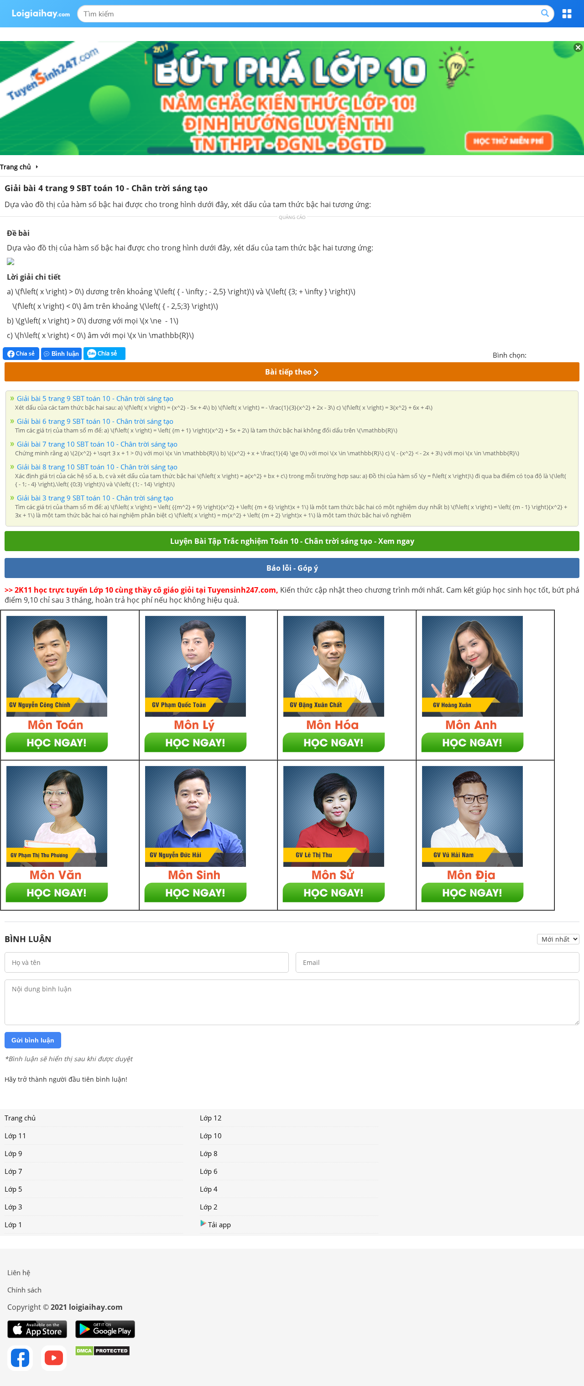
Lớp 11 (15, 1135)
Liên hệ (18, 1272)
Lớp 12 (211, 1117)
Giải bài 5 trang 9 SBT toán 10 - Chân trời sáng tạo (95, 398)
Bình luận (65, 353)
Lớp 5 (13, 1188)
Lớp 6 (209, 1171)
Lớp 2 (209, 1206)
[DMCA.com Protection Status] (102, 1358)
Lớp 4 (209, 1188)
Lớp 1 (13, 1224)
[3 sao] (555, 354)
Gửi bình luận (32, 1040)
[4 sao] (566, 354)
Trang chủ (20, 1117)
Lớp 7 (13, 1171)
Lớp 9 (13, 1153)
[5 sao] (577, 354)
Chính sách (24, 1289)
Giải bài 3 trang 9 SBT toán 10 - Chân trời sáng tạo (95, 497)
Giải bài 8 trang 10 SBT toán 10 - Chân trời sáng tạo (97, 466)
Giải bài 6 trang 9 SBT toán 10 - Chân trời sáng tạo (95, 421)
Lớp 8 (209, 1153)
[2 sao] (544, 354)
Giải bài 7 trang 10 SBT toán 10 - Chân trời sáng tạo (97, 443)
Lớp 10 (211, 1135)
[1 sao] (533, 354)
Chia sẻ (25, 353)
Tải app (219, 1224)
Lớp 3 (13, 1206)
